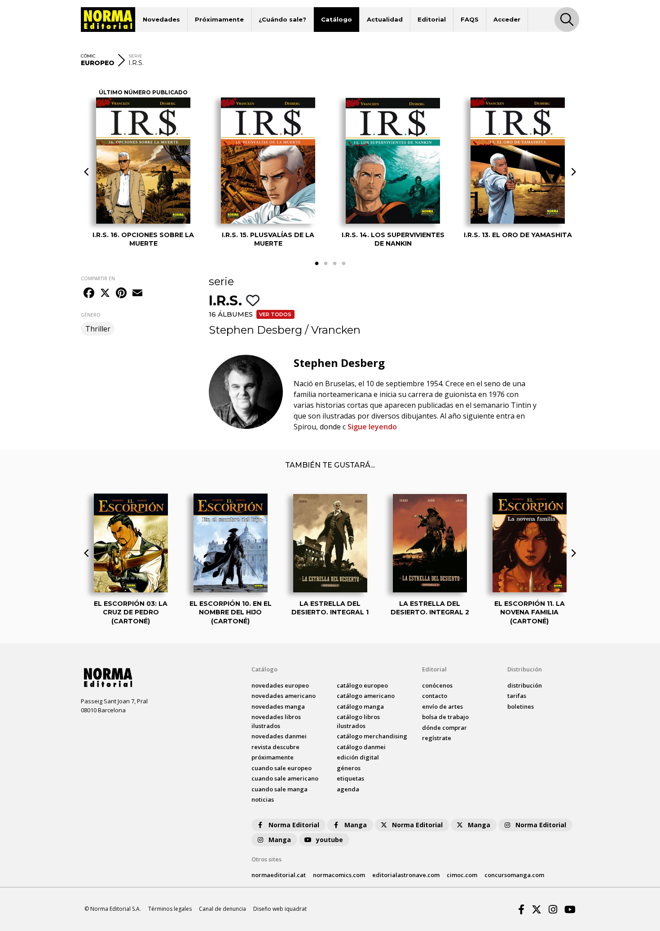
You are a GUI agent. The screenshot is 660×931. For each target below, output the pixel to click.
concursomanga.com (514, 875)
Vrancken (336, 329)
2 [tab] (325, 263)
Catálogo (336, 19)
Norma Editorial (293, 825)
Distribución (524, 669)
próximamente (272, 757)
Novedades (161, 19)
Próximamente (219, 19)
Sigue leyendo (372, 427)
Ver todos (275, 314)
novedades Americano (283, 696)
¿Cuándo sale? (282, 19)
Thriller (97, 329)
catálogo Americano (366, 696)
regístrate (436, 738)
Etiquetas (350, 778)
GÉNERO (91, 315)
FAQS (470, 19)
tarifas (516, 696)
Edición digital (358, 757)
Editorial (432, 19)
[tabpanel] (143, 165)
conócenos (437, 685)
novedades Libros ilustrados (276, 721)
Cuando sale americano (284, 778)
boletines (520, 706)
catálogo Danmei (361, 747)
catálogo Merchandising (372, 736)
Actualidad (385, 19)
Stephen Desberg (255, 329)
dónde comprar (444, 728)
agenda (348, 789)
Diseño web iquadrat (280, 909)
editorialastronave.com (406, 875)
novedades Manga (278, 706)
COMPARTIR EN (98, 278)
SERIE (135, 56)
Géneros (349, 768)
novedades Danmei (279, 736)
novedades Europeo (280, 685)
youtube (329, 839)
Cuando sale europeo (281, 768)
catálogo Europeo (362, 685)
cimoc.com (462, 875)
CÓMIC (88, 56)
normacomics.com (339, 875)
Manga (355, 825)
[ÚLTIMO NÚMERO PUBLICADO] (143, 160)
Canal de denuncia (222, 909)
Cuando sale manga (279, 789)
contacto (434, 696)
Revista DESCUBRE (275, 747)
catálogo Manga (360, 706)
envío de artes (442, 706)
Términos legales (170, 909)
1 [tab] (316, 263)
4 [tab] (343, 263)
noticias (262, 799)
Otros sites (266, 859)
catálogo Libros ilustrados (358, 721)
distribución (524, 685)
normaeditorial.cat (278, 875)
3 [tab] (334, 263)
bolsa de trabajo (445, 717)
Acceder (506, 19)
